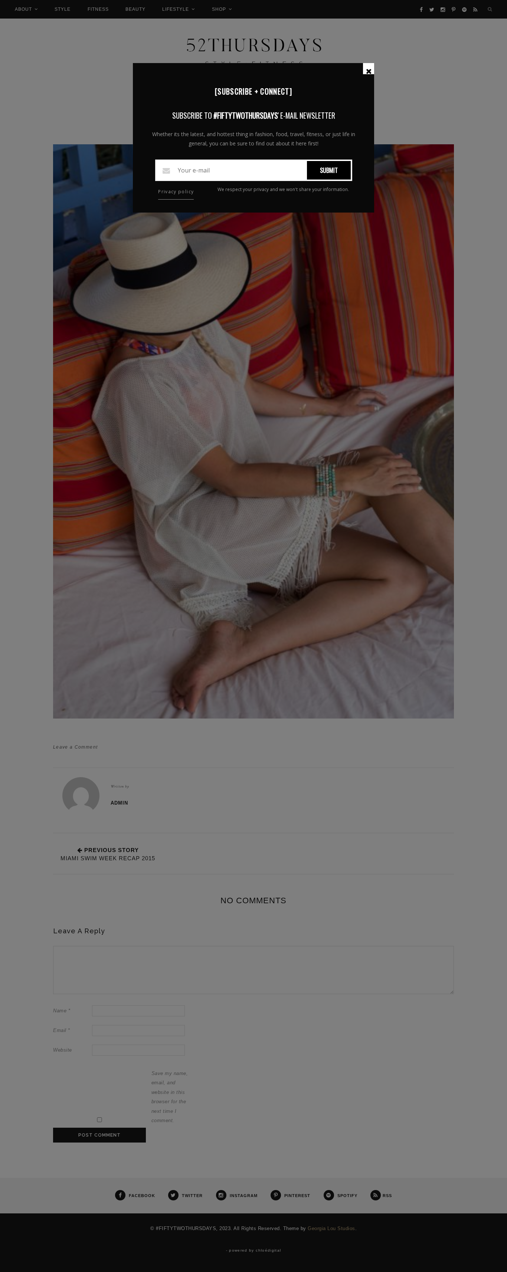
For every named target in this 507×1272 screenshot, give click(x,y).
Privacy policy (176, 191)
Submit (329, 170)
